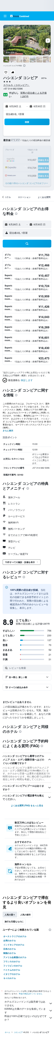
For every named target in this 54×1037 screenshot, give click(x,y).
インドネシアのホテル (13, 944)
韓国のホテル (9, 953)
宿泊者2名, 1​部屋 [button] (15, 114)
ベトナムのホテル (11, 969)
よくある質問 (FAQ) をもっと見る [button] (27, 805)
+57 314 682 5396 (13, 88)
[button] (5, 16)
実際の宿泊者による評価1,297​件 (33, 94)
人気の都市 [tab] (25, 914)
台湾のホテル (9, 940)
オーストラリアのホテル (14, 936)
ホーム (7, 1032)
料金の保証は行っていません (30, 993)
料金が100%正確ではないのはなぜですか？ (25, 1017)
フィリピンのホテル (12, 965)
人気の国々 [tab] (10, 914)
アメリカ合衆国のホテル (14, 957)
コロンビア (18, 1032)
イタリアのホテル (11, 973)
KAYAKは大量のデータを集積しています (25, 1010)
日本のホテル (9, 948)
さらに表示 (8, 430)
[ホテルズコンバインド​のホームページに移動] (19, 16)
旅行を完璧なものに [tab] (14, 921)
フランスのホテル (11, 961)
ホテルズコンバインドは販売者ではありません (24, 1003)
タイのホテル (9, 978)
